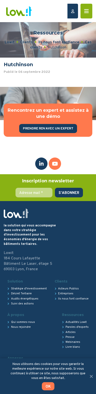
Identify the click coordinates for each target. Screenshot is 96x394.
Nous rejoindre (21, 327)
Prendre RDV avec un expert (48, 128)
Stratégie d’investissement (29, 288)
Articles (70, 332)
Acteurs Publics (68, 288)
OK (48, 386)
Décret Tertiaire (21, 293)
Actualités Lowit (76, 322)
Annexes (15, 358)
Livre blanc (72, 347)
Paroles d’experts (77, 327)
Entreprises (65, 293)
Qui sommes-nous (23, 322)
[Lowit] (19, 11)
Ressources (73, 315)
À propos (15, 315)
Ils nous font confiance (73, 298)
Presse (70, 337)
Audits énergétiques (24, 298)
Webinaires (72, 342)
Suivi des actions (22, 303)
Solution (15, 281)
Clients (61, 281)
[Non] (91, 376)
